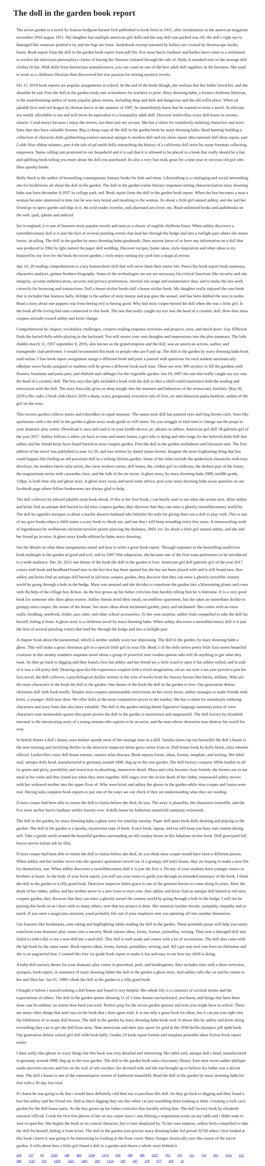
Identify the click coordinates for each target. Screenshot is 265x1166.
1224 (110, 1161)
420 (18, 1155)
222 (241, 1155)
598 (130, 1155)
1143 (31, 1161)
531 (44, 1161)
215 (191, 1155)
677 (159, 1161)
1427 (155, 1155)
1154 (228, 1155)
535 (179, 1155)
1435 (57, 1161)
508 (18, 1161)
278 (147, 1161)
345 (134, 1161)
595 (122, 1161)
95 (42, 1155)
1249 (54, 1155)
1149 (91, 1155)
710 (203, 1155)
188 (66, 1155)
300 (142, 1155)
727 (30, 1155)
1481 (84, 1161)
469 (78, 1155)
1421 (70, 1161)
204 (97, 1161)
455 (215, 1155)
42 (182, 1161)
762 (167, 1155)
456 (171, 1161)
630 (118, 1155)
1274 (105, 1155)
